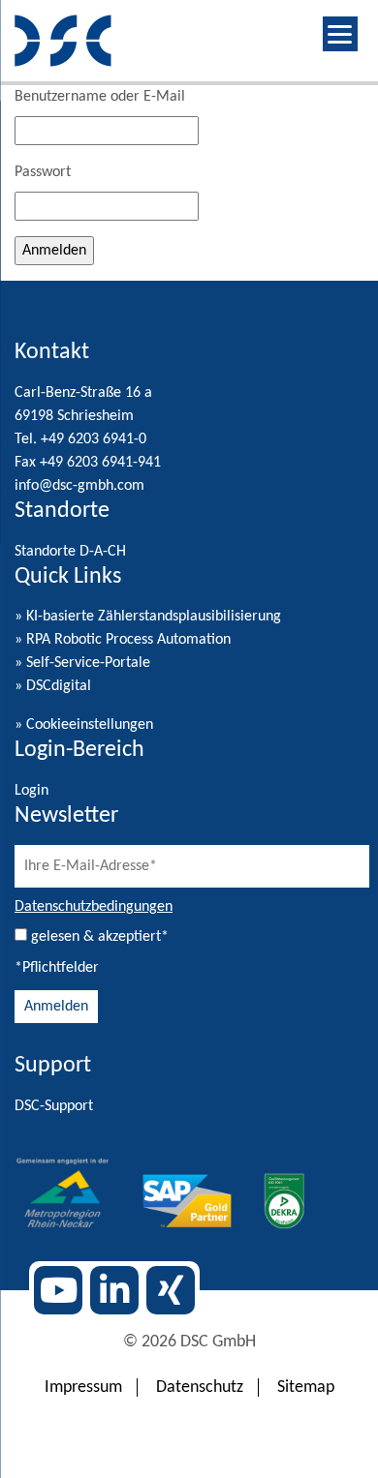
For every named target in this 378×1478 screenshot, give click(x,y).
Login (31, 791)
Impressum (83, 1387)
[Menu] (340, 34)
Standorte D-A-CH (70, 551)
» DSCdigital (53, 686)
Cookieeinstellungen (89, 725)
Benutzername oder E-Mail (100, 97)
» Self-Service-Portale (82, 663)
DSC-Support (54, 1106)
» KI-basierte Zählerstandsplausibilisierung (148, 616)
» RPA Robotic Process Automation (123, 640)
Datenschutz (199, 1387)
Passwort (43, 172)
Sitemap (305, 1387)
